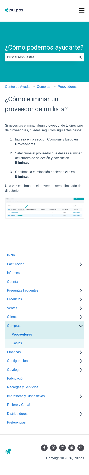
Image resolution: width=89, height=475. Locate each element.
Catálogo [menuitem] (13, 369)
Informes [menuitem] (13, 273)
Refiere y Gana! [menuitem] (18, 405)
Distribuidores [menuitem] (17, 413)
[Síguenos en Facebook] (44, 447)
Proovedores (67, 86)
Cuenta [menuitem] (12, 281)
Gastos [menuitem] (17, 343)
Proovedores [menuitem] (22, 334)
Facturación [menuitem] (15, 264)
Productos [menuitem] (14, 299)
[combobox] (40, 57)
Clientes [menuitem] (13, 317)
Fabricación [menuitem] (15, 378)
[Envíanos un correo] (80, 447)
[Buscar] (80, 57)
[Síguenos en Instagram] (62, 447)
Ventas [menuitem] (12, 308)
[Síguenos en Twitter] (53, 447)
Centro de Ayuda (17, 86)
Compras (43, 86)
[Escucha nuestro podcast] (71, 447)
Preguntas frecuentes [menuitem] (22, 290)
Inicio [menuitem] (11, 255)
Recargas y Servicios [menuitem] (22, 387)
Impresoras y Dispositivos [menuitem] (26, 396)
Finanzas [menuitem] (14, 352)
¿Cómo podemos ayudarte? (44, 47)
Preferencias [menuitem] (16, 422)
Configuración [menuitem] (17, 361)
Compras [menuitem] (13, 325)
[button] (80, 264)
